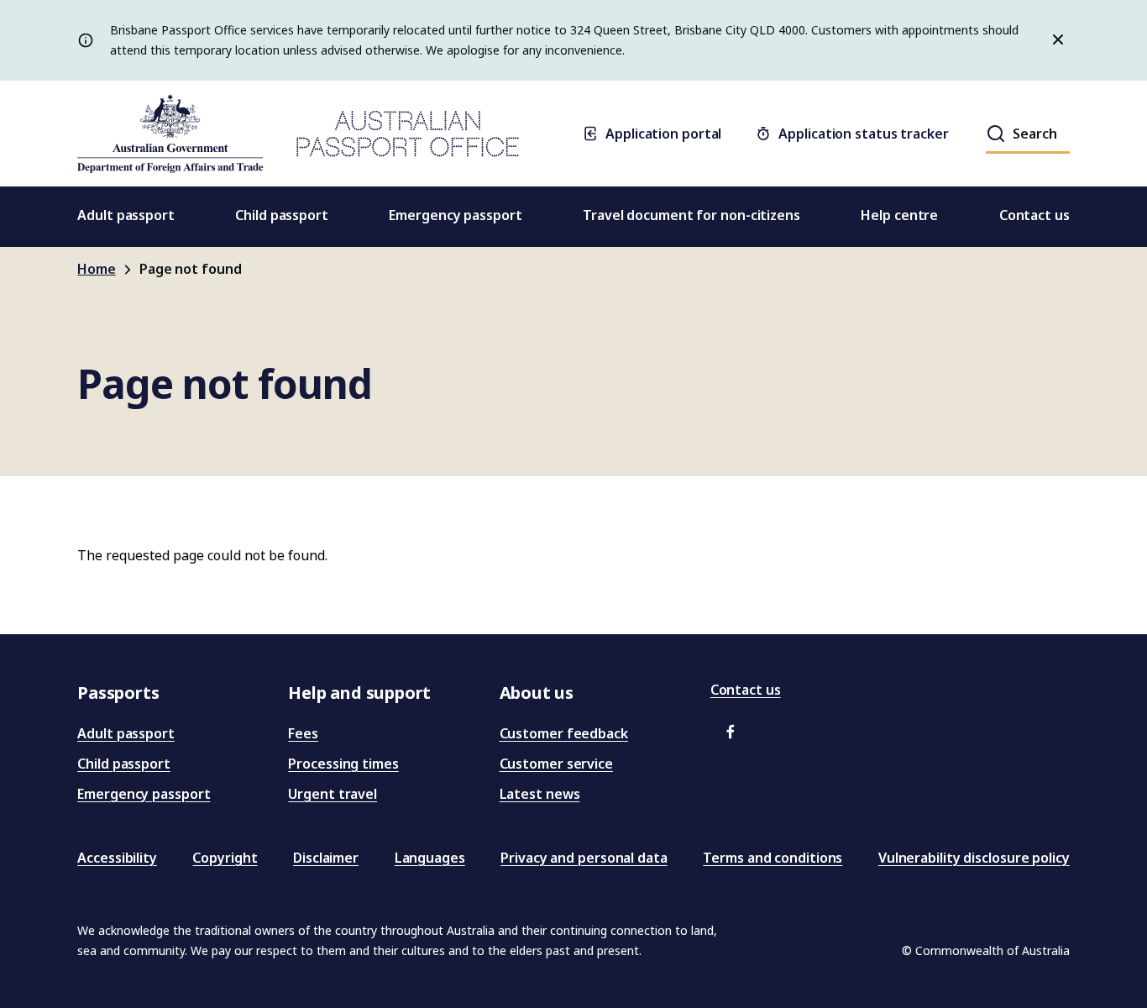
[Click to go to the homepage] (298, 133)
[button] (730, 731)
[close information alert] (1055, 40)
